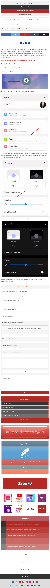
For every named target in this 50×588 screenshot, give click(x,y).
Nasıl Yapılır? (10, 19)
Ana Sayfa (5, 19)
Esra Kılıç (7, 28)
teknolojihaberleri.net (25, 561)
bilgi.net (25, 554)
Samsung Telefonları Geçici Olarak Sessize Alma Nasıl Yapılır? (21, 60)
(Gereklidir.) (10, 332)
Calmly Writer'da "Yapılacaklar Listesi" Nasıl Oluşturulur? (14, 295)
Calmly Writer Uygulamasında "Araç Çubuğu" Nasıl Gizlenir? (15, 291)
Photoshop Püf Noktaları (9, 411)
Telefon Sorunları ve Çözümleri (10, 415)
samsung (5, 382)
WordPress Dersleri (8, 407)
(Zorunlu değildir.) (9, 345)
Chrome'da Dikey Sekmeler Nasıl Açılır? (11, 309)
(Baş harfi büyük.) (12, 352)
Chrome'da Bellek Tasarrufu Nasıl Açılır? (11, 300)
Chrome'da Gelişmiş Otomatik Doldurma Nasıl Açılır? (13, 304)
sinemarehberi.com (25, 569)
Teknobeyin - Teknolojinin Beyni (25, 3)
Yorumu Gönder (25, 371)
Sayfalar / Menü (25, 6)
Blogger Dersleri (7, 403)
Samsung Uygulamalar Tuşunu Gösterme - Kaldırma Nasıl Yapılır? (22, 71)
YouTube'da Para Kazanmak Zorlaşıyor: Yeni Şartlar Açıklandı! (23, 524)
